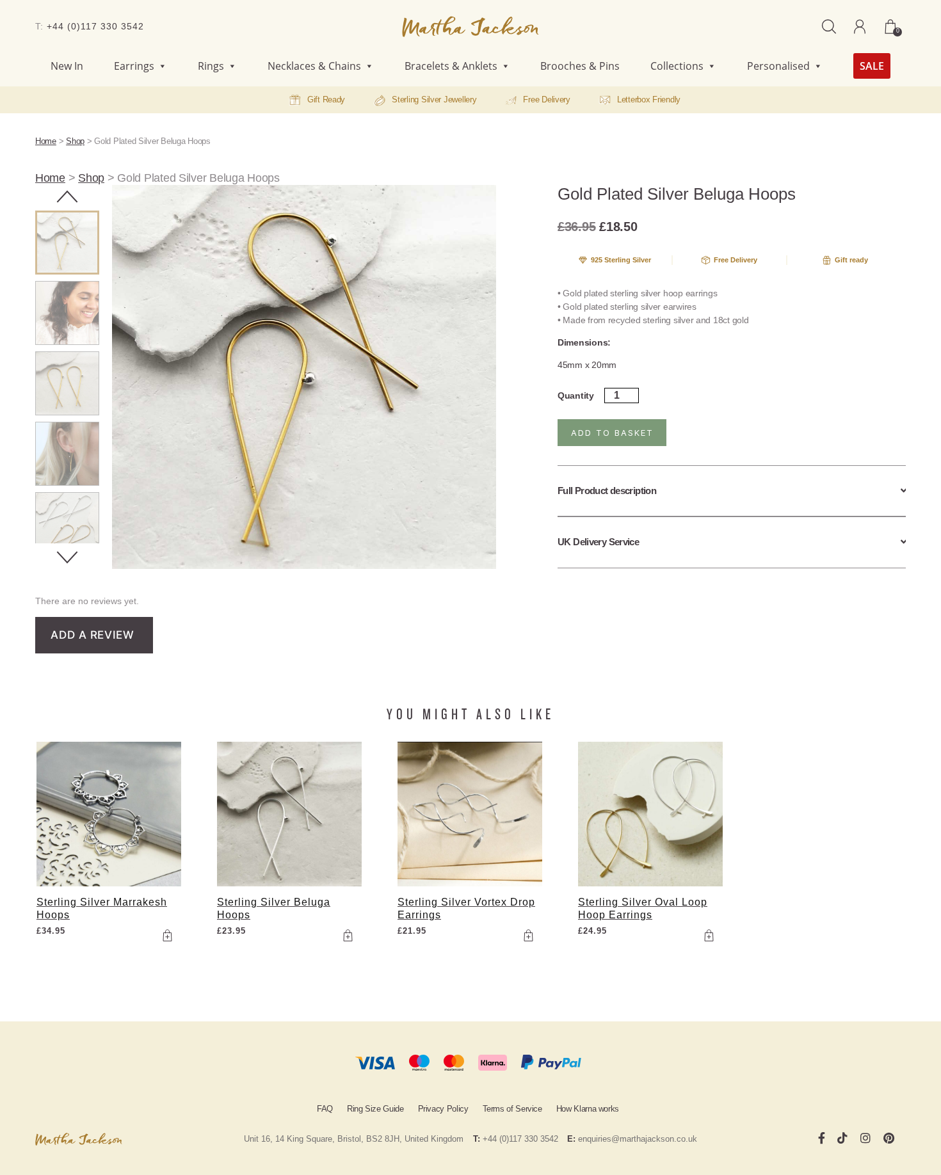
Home (45, 141)
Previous (67, 196)
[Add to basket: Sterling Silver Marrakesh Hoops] (167, 936)
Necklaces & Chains (314, 66)
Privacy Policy (443, 1109)
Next (67, 557)
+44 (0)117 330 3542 (95, 26)
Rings (211, 66)
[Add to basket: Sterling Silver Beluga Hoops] (348, 936)
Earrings (134, 66)
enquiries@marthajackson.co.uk (637, 1139)
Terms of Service (512, 1109)
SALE (872, 66)
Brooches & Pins (580, 66)
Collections (677, 66)
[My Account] (859, 26)
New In (67, 66)
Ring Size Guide (375, 1109)
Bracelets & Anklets (451, 66)
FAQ (325, 1109)
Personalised (778, 66)
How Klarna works (587, 1109)
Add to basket (612, 433)
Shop (75, 141)
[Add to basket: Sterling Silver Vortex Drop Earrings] (528, 936)
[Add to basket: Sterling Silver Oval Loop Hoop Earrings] (709, 936)
